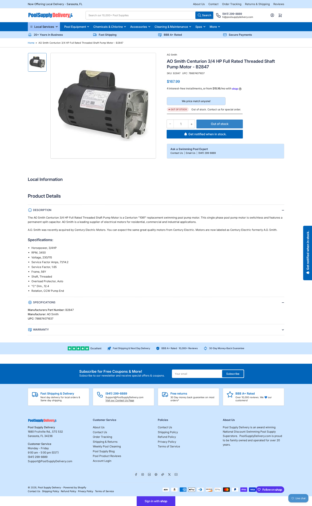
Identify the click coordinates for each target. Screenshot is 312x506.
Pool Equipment (75, 26)
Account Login (102, 461)
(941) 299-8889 (207, 152)
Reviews (278, 4)
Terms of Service (169, 446)
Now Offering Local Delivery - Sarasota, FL (55, 4)
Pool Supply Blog (104, 451)
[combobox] (150, 15)
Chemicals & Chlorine (108, 26)
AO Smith (172, 54)
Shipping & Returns (105, 441)
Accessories (138, 26)
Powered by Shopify (74, 487)
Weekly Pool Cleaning (107, 446)
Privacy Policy (167, 441)
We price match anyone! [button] (196, 101)
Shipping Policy (168, 432)
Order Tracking (231, 4)
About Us (199, 4)
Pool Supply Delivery (49, 487)
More (213, 26)
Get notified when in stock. (207, 134)
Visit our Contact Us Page (119, 400)
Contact (213, 4)
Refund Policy (167, 437)
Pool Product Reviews (107, 456)
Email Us (191, 152)
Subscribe (232, 373)
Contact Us (177, 152)
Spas (198, 26)
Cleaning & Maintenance (171, 26)
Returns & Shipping (257, 4)
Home (31, 42)
